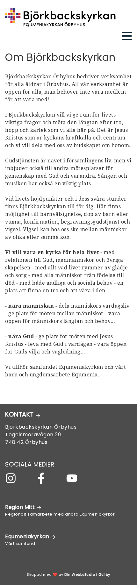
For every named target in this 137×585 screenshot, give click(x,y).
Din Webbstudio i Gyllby (87, 574)
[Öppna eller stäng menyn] (124, 36)
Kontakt (20, 414)
